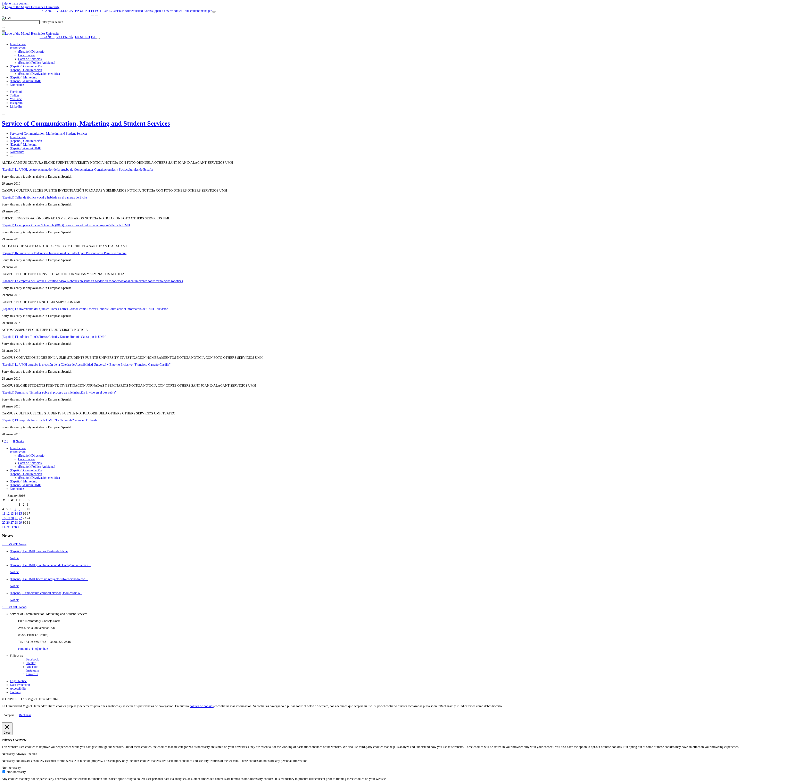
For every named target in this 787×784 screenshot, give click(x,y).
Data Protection (20, 684)
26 (8, 522)
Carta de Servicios (30, 59)
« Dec (5, 527)
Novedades (17, 84)
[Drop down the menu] (96, 15)
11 (3, 513)
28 (16, 522)
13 (12, 513)
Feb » (15, 527)
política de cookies (202, 706)
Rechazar (25, 715)
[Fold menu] (98, 38)
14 (16, 513)
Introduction (18, 44)
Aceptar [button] (9, 715)
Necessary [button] (9, 754)
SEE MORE (14, 544)
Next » (20, 441)
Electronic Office (107, 10)
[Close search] (3, 31)
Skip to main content (15, 3)
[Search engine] (214, 11)
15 (20, 513)
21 (16, 518)
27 (12, 522)
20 (12, 518)
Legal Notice (18, 681)
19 (8, 518)
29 (20, 522)
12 (8, 513)
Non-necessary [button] (11, 767)
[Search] (3, 27)
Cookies (15, 692)
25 (4, 522)
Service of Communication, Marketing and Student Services (86, 123)
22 (20, 518)
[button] (18, 48)
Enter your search (51, 22)
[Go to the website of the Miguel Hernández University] (30, 7)
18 (4, 518)
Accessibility (18, 688)
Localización (26, 55)
